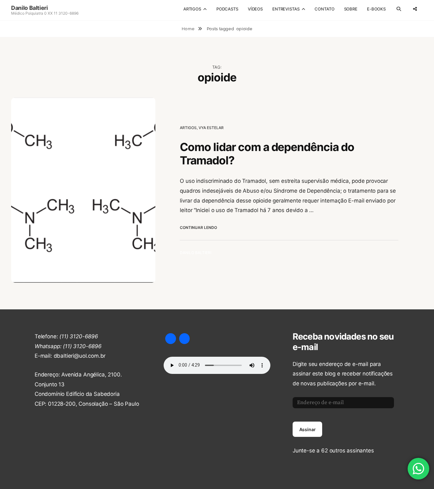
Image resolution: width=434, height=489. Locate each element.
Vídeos (255, 8)
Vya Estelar (211, 127)
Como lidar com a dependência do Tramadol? (267, 153)
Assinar (307, 429)
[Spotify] (185, 339)
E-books (376, 8)
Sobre (350, 8)
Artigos (192, 8)
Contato (324, 8)
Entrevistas (286, 8)
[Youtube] (171, 339)
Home (189, 28)
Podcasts (227, 8)
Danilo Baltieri (29, 7)
